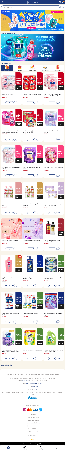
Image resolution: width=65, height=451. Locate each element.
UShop (35, 389)
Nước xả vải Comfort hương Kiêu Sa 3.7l (53, 167)
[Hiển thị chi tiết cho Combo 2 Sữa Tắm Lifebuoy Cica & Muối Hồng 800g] (11, 192)
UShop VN (35, 386)
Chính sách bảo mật (33, 429)
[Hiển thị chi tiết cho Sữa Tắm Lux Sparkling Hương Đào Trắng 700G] (11, 228)
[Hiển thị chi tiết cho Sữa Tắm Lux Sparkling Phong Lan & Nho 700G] (32, 228)
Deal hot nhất (7, 70)
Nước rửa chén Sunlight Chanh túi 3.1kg (32, 350)
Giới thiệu (33, 414)
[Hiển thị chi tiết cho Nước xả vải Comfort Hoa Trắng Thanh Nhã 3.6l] (11, 155)
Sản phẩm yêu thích (32, 70)
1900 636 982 (25, 380)
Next (60, 19)
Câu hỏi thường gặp (33, 417)
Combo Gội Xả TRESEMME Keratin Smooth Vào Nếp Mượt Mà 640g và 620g (53, 241)
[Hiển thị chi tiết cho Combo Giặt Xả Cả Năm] (11, 82)
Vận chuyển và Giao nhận (33, 426)
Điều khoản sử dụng (33, 420)
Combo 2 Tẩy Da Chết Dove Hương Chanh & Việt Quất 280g (52, 204)
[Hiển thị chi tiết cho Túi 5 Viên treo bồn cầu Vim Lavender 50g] (53, 302)
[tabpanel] (32, 20)
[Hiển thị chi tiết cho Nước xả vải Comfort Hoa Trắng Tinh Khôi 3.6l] (53, 119)
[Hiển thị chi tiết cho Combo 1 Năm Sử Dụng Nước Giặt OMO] (32, 82)
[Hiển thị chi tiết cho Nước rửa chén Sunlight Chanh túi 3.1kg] (32, 338)
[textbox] (31, 7)
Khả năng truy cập (33, 431)
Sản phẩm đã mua (45, 70)
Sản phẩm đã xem (57, 70)
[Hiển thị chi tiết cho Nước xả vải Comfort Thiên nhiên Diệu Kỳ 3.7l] (32, 155)
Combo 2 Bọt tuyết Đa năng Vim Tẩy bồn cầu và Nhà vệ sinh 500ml (10, 314)
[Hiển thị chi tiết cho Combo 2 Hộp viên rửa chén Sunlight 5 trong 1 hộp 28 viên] (53, 265)
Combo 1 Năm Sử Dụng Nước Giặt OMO (32, 94)
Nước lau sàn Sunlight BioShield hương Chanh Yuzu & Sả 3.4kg (53, 350)
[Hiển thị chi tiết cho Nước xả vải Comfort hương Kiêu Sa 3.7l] (53, 155)
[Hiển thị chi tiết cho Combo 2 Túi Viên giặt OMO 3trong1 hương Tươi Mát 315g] (32, 119)
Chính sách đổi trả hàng (33, 423)
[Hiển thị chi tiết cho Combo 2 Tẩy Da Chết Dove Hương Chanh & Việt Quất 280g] (53, 192)
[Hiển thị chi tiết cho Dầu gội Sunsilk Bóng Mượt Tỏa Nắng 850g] (11, 265)
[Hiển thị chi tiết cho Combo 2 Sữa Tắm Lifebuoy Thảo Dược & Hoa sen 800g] (32, 192)
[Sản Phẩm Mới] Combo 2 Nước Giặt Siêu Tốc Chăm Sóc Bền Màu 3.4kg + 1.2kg (10, 132)
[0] (62, 2)
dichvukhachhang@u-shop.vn (34, 383)
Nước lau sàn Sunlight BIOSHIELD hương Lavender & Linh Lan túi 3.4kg (10, 350)
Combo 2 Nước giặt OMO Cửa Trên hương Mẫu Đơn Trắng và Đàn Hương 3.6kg (53, 96)
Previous (4, 19)
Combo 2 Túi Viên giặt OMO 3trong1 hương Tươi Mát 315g (31, 131)
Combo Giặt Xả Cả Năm (7, 94)
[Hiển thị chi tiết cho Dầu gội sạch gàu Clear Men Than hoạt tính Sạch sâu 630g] (32, 265)
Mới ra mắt (20, 70)
